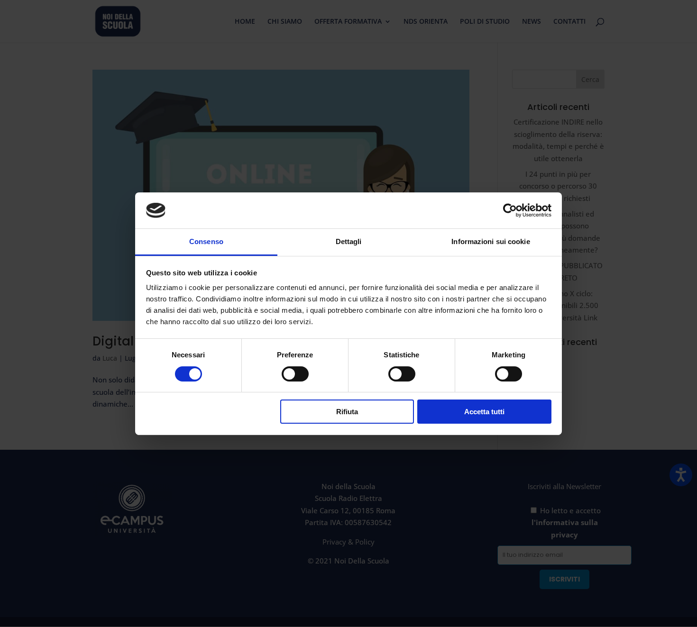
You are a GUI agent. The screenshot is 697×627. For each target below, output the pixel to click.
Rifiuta (347, 412)
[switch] (295, 374)
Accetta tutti (484, 412)
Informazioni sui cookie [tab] (490, 241)
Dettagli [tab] (349, 241)
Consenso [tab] (206, 241)
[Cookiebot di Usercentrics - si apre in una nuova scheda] (509, 210)
